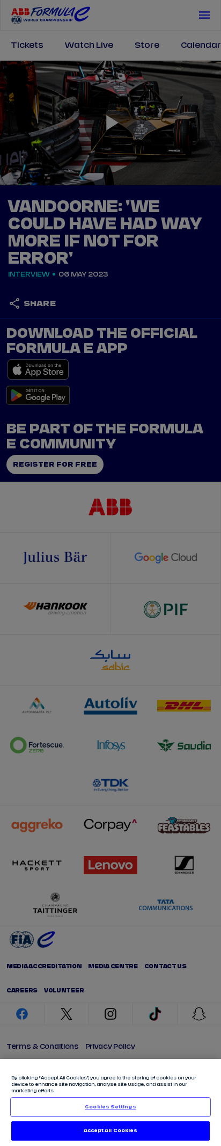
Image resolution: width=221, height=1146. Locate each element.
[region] (110, 1102)
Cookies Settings (110, 1107)
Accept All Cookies (110, 1131)
